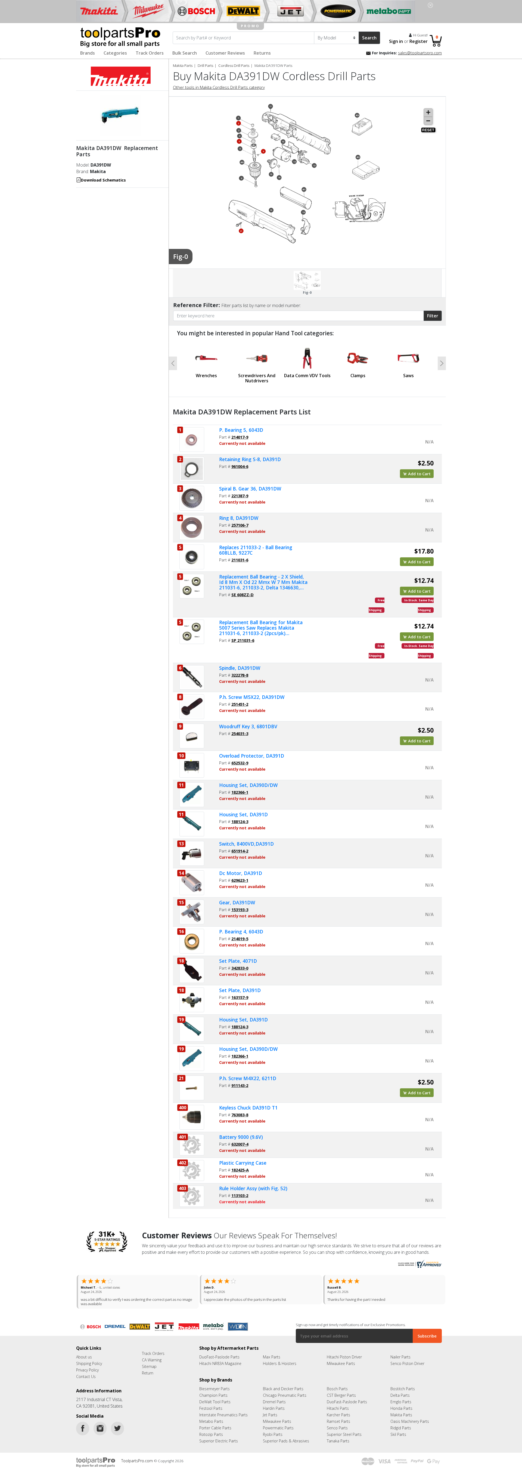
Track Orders (150, 53)
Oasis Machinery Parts (409, 1421)
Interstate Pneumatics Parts (223, 1414)
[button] (173, 363)
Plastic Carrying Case (242, 1162)
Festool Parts (210, 1408)
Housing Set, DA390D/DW (248, 785)
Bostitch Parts (402, 1388)
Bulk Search (184, 53)
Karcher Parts (338, 1414)
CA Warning (151, 1359)
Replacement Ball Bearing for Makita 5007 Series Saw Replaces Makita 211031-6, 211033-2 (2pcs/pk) (261, 628)
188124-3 (239, 821)
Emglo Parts (400, 1401)
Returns (262, 53)
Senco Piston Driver (407, 1363)
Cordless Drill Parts (233, 65)
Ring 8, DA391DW (238, 518)
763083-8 (239, 1114)
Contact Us (86, 1376)
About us (84, 1357)
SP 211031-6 (242, 640)
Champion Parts (213, 1395)
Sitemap (149, 1366)
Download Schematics (103, 180)
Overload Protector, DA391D (251, 755)
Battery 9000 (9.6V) (241, 1137)
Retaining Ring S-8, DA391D (250, 459)
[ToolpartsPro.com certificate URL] (419, 1263)
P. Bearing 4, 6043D (241, 931)
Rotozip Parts (211, 1434)
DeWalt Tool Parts (215, 1401)
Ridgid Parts (400, 1427)
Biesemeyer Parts (214, 1388)
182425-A (240, 1170)
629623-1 (239, 880)
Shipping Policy (89, 1363)
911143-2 (239, 1085)
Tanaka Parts (338, 1440)
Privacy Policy (87, 1370)
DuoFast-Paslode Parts (219, 1357)
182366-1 (239, 792)
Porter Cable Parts (215, 1427)
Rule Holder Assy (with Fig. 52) (253, 1188)
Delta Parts (400, 1395)
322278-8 (239, 675)
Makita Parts (182, 65)
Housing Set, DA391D (243, 814)
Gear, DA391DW (237, 902)
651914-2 (239, 851)
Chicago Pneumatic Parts (284, 1395)
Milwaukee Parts (341, 1363)
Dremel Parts (274, 1401)
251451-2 (239, 704)
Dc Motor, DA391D (240, 873)
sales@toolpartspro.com (420, 52)
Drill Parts (205, 65)
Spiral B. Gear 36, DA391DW (250, 488)
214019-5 (239, 938)
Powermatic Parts (278, 1427)
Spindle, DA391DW (239, 668)
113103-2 (239, 1195)
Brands (87, 53)
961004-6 (239, 466)
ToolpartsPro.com (137, 1460)
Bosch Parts (337, 1388)
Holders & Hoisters (279, 1363)
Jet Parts (270, 1414)
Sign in (396, 41)
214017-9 (239, 437)
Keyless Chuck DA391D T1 (248, 1107)
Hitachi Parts (338, 1408)
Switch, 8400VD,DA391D (246, 843)
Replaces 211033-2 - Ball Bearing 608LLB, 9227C (255, 550)
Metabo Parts (211, 1421)
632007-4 (239, 1144)
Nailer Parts (400, 1357)
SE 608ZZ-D (242, 594)
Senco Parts (337, 1427)
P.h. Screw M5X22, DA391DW (251, 697)
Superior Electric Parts (218, 1440)
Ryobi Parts (272, 1434)
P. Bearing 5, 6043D (241, 430)
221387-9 (239, 495)
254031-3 (239, 733)
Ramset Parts (338, 1421)
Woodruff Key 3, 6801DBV (248, 726)
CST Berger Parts (341, 1395)
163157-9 (239, 997)
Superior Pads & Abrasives (286, 1440)
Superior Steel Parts (344, 1434)
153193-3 (239, 909)
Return (147, 1373)
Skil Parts (398, 1434)
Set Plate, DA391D (240, 990)
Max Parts (271, 1357)
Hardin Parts (274, 1408)
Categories (115, 53)
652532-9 (239, 762)
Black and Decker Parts (283, 1388)
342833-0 (239, 968)
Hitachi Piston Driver (344, 1357)
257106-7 (239, 525)
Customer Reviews (225, 53)
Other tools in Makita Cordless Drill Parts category (219, 87)
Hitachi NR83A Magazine (220, 1363)
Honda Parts (401, 1408)
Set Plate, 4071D (238, 961)
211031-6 (239, 559)
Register (418, 41)
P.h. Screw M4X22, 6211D (247, 1078)
